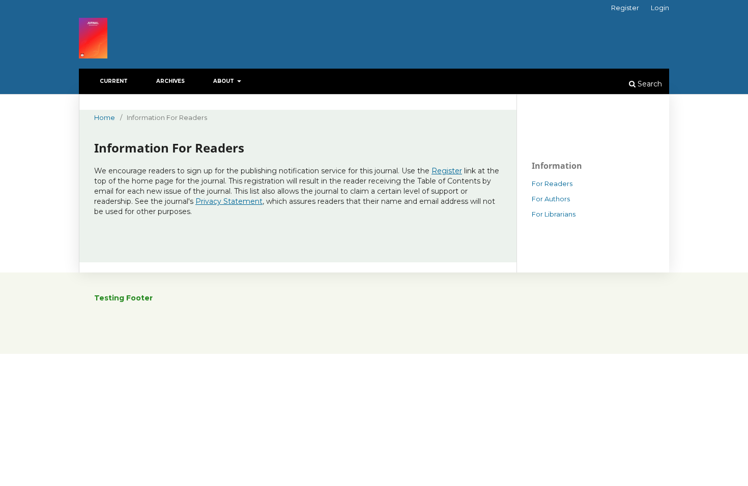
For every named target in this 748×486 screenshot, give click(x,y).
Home (104, 117)
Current (114, 81)
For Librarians (554, 214)
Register (625, 8)
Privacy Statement (229, 201)
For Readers (552, 183)
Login (660, 8)
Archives (170, 81)
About (224, 81)
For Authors (551, 199)
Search (649, 83)
